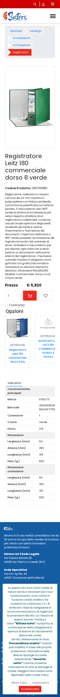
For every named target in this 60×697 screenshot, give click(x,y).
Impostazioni (40, 683)
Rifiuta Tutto (19, 683)
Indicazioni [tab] (14, 383)
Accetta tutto (30, 689)
